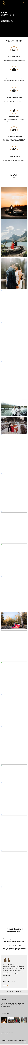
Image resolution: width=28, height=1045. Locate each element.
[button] (24, 34)
